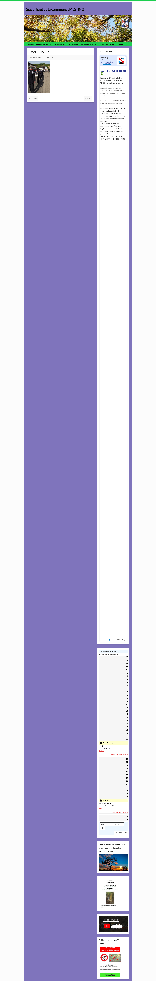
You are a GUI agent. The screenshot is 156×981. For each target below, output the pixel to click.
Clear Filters (122, 833)
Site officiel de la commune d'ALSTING (55, 9)
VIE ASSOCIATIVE (86, 44)
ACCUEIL (30, 44)
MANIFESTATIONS (101, 44)
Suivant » (88, 98)
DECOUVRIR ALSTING (43, 44)
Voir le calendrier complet (119, 755)
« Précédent (33, 98)
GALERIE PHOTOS (116, 44)
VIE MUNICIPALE (59, 44)
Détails (101, 751)
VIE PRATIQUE (73, 44)
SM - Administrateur (36, 57)
